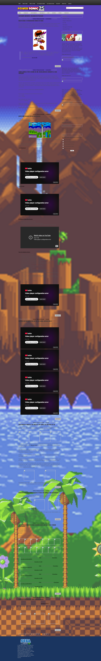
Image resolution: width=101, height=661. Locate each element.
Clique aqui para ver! (66, 54)
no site (27, 496)
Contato (69, 3)
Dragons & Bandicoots (67, 20)
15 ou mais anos (67, 139)
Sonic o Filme (25, 3)
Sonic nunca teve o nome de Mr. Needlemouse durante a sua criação (38, 72)
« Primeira (28, 634)
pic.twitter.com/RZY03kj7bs (26, 583)
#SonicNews (54, 557)
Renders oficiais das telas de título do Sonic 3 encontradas (38, 493)
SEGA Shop (58, 3)
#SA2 (40, 557)
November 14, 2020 (38, 561)
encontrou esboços (45, 603)
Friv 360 (64, 22)
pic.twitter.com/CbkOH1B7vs (26, 575)
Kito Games (65, 24)
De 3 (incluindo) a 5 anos (69, 146)
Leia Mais (58, 66)
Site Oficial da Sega (50, 3)
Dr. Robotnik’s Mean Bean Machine (26, 219)
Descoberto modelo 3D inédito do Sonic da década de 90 (37, 424)
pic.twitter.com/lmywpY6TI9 (26, 567)
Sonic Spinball (21, 186)
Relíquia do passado (40, 18)
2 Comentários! (48, 18)
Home (19, 3)
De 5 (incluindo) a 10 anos (69, 144)
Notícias (34, 18)
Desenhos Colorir (66, 18)
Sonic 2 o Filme (32, 3)
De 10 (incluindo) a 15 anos (69, 141)
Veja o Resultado (72, 153)
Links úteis (64, 3)
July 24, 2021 (34, 57)
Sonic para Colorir (66, 28)
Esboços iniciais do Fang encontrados (31, 599)
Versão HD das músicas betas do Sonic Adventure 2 (35, 321)
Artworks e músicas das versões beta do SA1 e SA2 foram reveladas (37, 525)
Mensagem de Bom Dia (67, 26)
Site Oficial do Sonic (41, 3)
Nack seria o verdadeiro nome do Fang (31, 21)
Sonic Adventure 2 (22, 147)
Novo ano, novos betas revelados (29, 116)
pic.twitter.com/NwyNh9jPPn (26, 559)
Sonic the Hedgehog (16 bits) (24, 252)
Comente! (47, 319)
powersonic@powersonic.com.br (68, 131)
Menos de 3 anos (67, 148)
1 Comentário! (48, 69)
